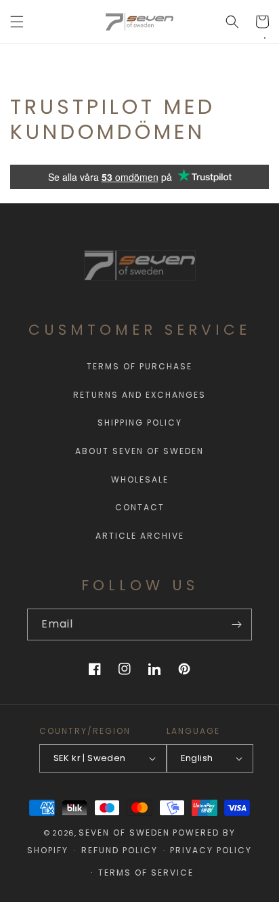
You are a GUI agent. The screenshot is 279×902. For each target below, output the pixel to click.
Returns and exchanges (139, 395)
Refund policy (119, 850)
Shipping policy (140, 422)
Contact (140, 507)
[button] (17, 22)
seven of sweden (124, 832)
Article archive (139, 535)
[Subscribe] (236, 624)
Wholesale (140, 479)
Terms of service (146, 872)
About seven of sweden (139, 451)
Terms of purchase (139, 366)
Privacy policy (211, 850)
